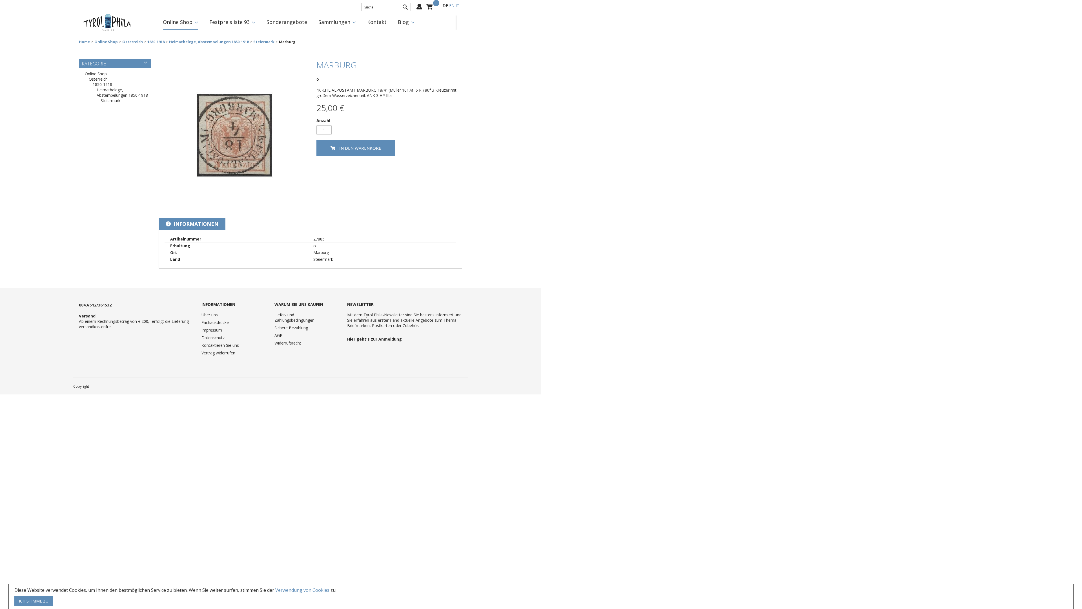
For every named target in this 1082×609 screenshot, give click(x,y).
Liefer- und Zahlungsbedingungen (294, 317)
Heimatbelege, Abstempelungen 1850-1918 (209, 42)
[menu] (306, 23)
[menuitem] (180, 23)
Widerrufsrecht (287, 343)
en (451, 5)
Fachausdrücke (215, 322)
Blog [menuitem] (403, 22)
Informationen (195, 223)
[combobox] (386, 7)
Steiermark (263, 42)
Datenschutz (213, 337)
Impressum (211, 330)
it (457, 5)
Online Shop (106, 42)
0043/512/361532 (95, 305)
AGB (278, 335)
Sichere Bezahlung (291, 327)
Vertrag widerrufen (218, 353)
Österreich (132, 42)
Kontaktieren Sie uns (220, 345)
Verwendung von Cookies (302, 590)
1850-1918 (156, 42)
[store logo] (107, 22)
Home (84, 42)
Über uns (209, 314)
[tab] (192, 224)
